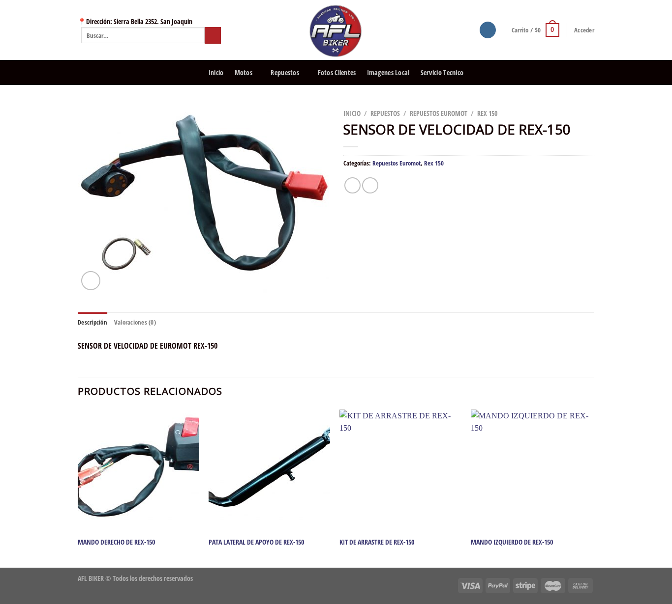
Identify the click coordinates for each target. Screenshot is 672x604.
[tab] (92, 322)
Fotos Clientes (337, 72)
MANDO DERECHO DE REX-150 (116, 542)
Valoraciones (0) (135, 322)
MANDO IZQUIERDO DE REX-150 (512, 542)
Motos (243, 72)
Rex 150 (487, 113)
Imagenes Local (388, 72)
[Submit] (213, 35)
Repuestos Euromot (438, 113)
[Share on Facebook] (352, 185)
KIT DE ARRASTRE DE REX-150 (376, 542)
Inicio (216, 72)
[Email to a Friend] (370, 185)
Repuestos (285, 72)
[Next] (591, 488)
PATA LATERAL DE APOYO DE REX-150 (256, 542)
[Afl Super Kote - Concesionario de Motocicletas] (336, 30)
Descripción (92, 322)
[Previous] (78, 488)
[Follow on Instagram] (488, 30)
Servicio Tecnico (442, 72)
